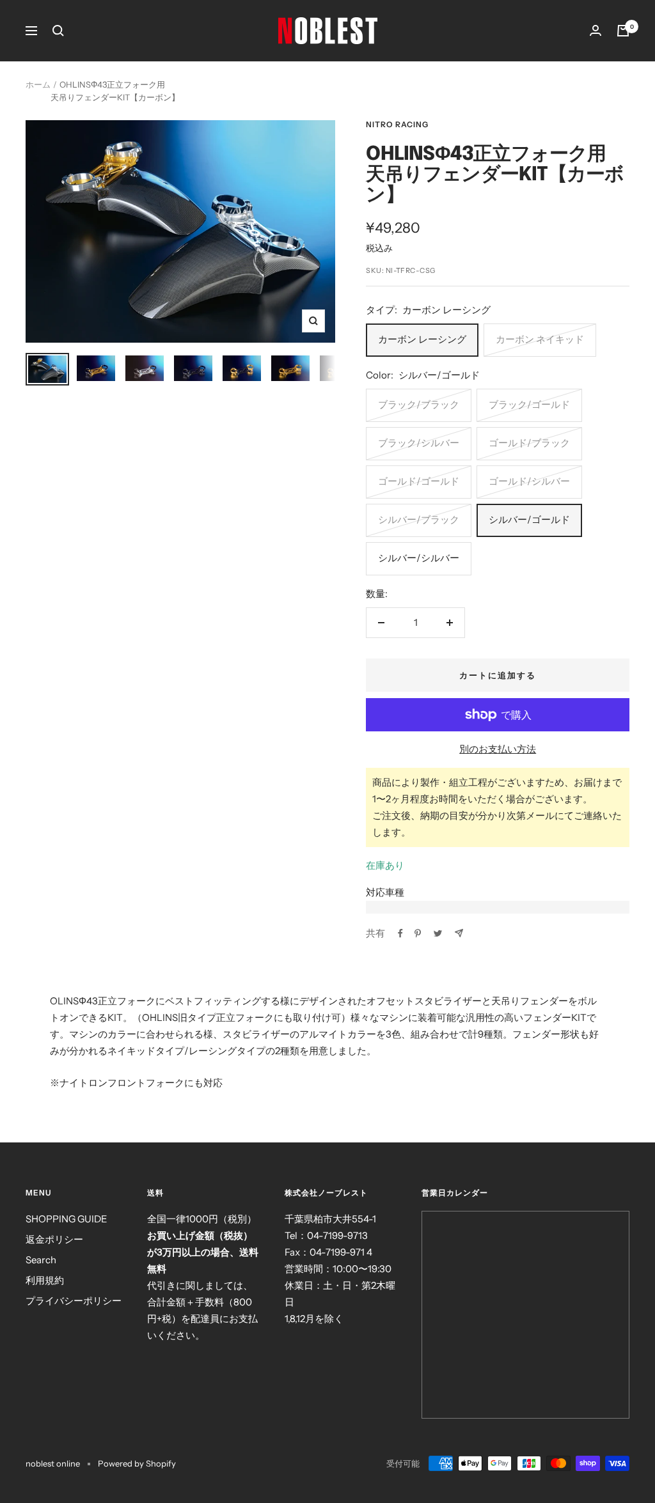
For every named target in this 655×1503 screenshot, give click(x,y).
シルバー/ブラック (418, 519)
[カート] (623, 30)
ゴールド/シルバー (529, 481)
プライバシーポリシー (74, 1301)
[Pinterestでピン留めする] (417, 933)
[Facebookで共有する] (400, 933)
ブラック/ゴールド (529, 404)
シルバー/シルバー (418, 558)
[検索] (58, 30)
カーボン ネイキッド (540, 339)
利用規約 (45, 1280)
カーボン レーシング (422, 339)
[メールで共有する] (459, 933)
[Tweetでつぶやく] (437, 933)
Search (41, 1260)
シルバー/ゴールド (529, 519)
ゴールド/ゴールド (418, 481)
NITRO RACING (397, 124)
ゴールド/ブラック (529, 443)
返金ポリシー (54, 1239)
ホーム (38, 84)
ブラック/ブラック (418, 404)
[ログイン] (595, 30)
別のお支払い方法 (497, 749)
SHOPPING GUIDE (66, 1219)
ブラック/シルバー (418, 443)
